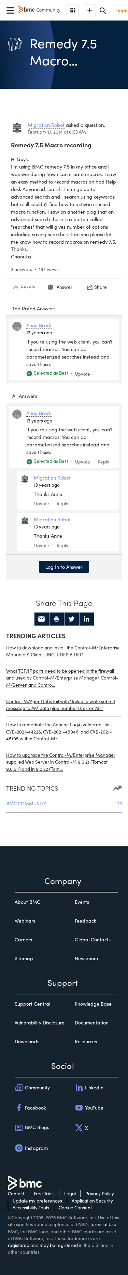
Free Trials (44, 1193)
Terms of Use (103, 1224)
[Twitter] (72, 619)
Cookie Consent (75, 1207)
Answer (64, 287)
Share (100, 287)
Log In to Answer (64, 566)
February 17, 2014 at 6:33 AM (57, 132)
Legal (70, 1193)
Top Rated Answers (33, 308)
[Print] (56, 619)
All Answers (24, 395)
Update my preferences (37, 1200)
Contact (16, 1193)
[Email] (41, 619)
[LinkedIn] (87, 619)
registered (18, 1245)
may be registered (59, 1245)
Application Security (92, 1200)
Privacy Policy (99, 1193)
